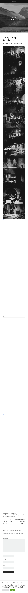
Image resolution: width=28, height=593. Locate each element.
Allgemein (13, 513)
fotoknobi (19, 43)
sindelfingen (12, 516)
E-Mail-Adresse (7, 560)
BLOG (14, 17)
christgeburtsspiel (20, 514)
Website (5, 566)
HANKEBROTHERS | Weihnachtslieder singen (20, 521)
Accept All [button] (12, 590)
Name (5, 554)
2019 (14, 514)
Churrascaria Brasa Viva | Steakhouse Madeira (8, 521)
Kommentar (6, 538)
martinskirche (6, 516)
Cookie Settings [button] (5, 590)
